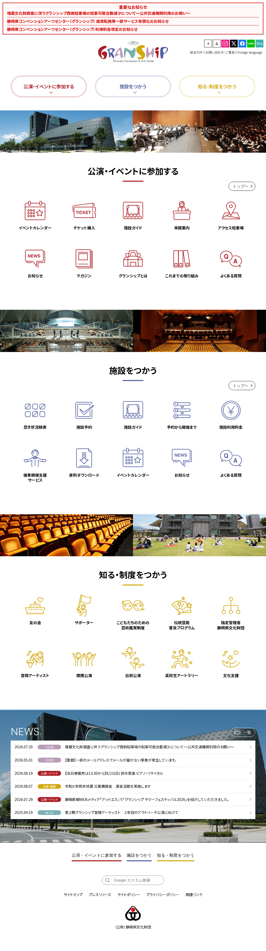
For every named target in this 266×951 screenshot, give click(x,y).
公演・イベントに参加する (97, 855)
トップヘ (240, 186)
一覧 (247, 732)
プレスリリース (100, 894)
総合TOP (196, 52)
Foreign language (249, 52)
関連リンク (194, 894)
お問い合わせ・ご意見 (220, 52)
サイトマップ (73, 894)
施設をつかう (139, 855)
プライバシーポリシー (162, 894)
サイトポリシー (128, 894)
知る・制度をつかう (175, 855)
